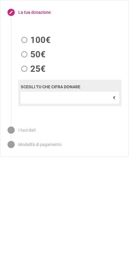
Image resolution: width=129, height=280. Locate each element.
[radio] (34, 40)
